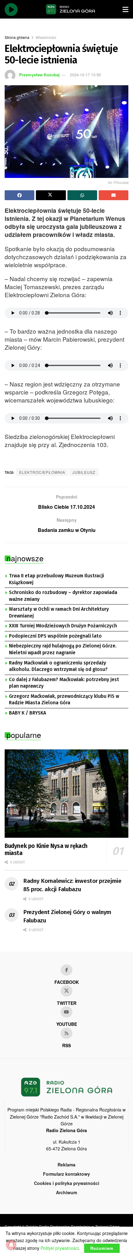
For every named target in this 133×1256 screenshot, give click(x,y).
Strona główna (17, 37)
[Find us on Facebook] (66, 970)
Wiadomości (46, 37)
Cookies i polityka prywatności (66, 1183)
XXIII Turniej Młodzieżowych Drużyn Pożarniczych (63, 626)
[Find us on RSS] (66, 1033)
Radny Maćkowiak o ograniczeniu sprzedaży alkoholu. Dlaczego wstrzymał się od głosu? (58, 666)
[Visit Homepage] (70, 9)
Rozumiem (102, 1248)
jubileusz (83, 472)
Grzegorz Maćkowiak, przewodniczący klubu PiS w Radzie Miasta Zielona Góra (64, 699)
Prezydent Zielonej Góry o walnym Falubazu (67, 916)
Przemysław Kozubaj (39, 75)
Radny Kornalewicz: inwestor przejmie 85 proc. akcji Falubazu (72, 885)
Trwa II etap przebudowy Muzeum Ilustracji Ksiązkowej (56, 579)
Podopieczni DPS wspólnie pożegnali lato (55, 636)
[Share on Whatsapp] (82, 195)
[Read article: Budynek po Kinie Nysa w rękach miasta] (66, 793)
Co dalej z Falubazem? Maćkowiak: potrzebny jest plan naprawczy (64, 683)
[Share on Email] (113, 195)
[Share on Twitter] (51, 195)
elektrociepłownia (42, 472)
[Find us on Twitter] (66, 991)
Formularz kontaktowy (66, 1174)
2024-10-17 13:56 (85, 75)
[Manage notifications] (11, 1245)
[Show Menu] (125, 9)
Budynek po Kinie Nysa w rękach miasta (46, 849)
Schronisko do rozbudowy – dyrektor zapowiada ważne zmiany (63, 596)
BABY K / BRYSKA (27, 713)
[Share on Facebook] (19, 195)
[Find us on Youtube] (66, 1012)
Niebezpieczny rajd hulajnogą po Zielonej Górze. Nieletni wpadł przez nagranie (63, 649)
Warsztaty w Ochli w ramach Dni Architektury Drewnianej (59, 612)
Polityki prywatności (60, 1248)
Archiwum (66, 1192)
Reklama (66, 1164)
